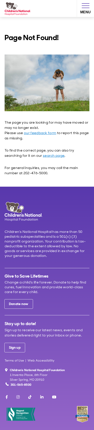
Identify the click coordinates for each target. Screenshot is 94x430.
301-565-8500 (20, 385)
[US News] (82, 414)
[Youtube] (54, 397)
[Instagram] (18, 397)
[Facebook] (7, 397)
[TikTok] (29, 397)
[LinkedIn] (41, 397)
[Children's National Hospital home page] (29, 212)
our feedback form (40, 133)
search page (53, 155)
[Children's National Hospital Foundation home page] (19, 8)
